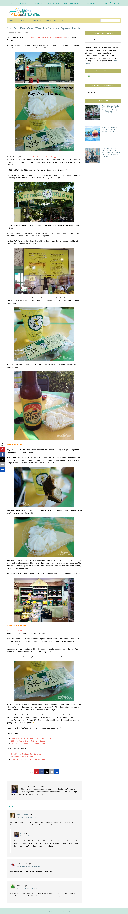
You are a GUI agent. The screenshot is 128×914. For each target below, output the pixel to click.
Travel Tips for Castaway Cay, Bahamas (26, 754)
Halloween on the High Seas (22, 757)
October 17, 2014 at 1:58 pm (27, 817)
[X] (47, 771)
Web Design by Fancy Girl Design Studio (69, 911)
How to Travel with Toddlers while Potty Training (111, 129)
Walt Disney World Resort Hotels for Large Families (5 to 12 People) (111, 109)
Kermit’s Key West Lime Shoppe (45, 157)
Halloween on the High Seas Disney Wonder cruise (46, 37)
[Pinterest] (37, 771)
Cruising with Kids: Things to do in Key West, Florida (31, 738)
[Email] (52, 771)
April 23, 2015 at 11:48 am (27, 888)
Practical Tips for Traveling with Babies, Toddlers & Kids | (26, 12)
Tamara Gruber (22, 814)
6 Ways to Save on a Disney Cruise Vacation (28, 759)
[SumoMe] (57, 771)
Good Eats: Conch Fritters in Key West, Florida (28, 743)
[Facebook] (42, 771)
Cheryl (22, 833)
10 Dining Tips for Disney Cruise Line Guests (28, 741)
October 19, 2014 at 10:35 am (31, 836)
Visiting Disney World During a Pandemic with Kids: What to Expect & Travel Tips (111, 152)
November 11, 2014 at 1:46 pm (28, 866)
